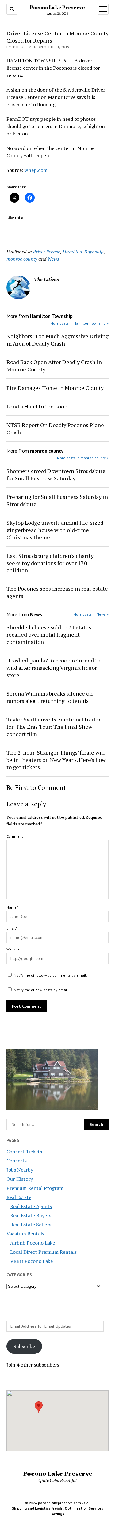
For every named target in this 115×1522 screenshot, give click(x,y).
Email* (11, 928)
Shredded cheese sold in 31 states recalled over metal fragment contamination (48, 634)
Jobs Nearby (19, 1169)
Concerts (16, 1160)
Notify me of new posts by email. (41, 990)
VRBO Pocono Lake (31, 1261)
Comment (14, 836)
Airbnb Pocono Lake (32, 1242)
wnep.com (36, 170)
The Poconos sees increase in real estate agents (57, 592)
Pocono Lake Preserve (57, 7)
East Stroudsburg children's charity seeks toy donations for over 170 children (50, 563)
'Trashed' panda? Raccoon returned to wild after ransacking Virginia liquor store (53, 668)
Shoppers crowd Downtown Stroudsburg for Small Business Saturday (55, 474)
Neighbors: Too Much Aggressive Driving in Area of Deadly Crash (57, 339)
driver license (46, 251)
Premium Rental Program (34, 1188)
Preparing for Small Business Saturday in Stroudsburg (57, 500)
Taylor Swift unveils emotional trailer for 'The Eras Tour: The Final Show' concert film (53, 727)
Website (13, 949)
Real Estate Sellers (30, 1224)
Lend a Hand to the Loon (36, 406)
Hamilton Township (83, 251)
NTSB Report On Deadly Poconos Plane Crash (55, 428)
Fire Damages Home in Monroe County (55, 387)
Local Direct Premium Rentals (43, 1252)
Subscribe (24, 1346)
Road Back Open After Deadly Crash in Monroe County (54, 365)
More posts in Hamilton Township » (79, 323)
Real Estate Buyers (30, 1215)
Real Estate (18, 1197)
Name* (12, 907)
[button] (38, 1407)
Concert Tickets (24, 1151)
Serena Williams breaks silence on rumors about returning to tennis (49, 697)
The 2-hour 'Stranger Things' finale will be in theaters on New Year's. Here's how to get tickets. (56, 760)
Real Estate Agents (31, 1206)
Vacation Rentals (25, 1233)
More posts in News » (91, 614)
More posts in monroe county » (83, 458)
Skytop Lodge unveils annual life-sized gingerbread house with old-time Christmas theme (54, 530)
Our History (19, 1179)
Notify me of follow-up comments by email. (50, 975)
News (53, 258)
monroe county (21, 258)
